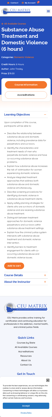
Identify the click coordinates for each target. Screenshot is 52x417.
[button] (47, 380)
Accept (26, 405)
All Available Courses (26, 347)
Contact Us (26, 364)
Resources (25, 355)
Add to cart (14, 265)
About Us (26, 360)
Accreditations (26, 351)
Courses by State (26, 342)
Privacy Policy (26, 413)
